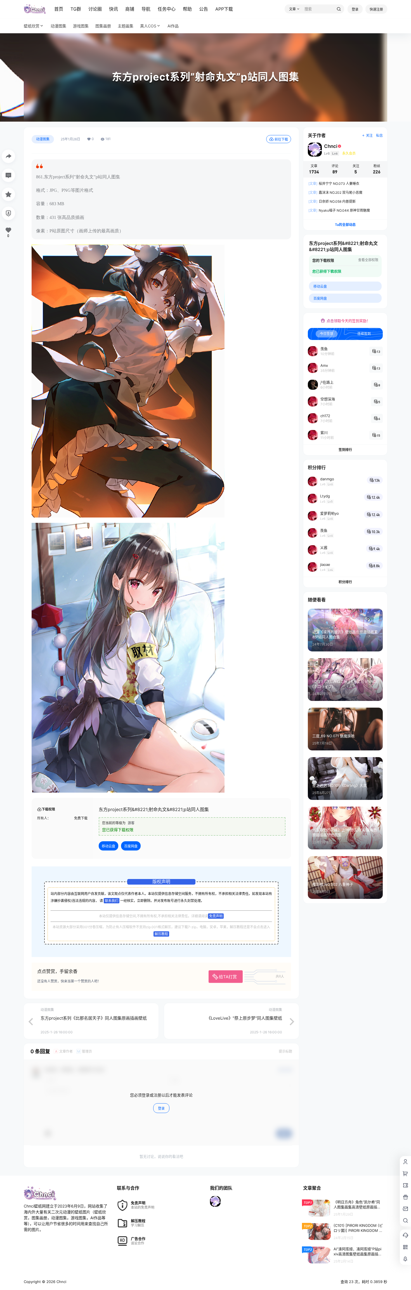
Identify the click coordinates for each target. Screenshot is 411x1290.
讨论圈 (95, 9)
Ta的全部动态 (345, 225)
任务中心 (167, 9)
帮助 (187, 9)
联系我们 (111, 901)
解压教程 (161, 934)
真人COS (148, 25)
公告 (203, 9)
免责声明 (216, 916)
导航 (145, 9)
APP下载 (224, 9)
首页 (58, 9)
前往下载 (281, 139)
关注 (369, 135)
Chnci (60, 1281)
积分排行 (345, 582)
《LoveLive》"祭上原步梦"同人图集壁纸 (244, 1018)
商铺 (129, 9)
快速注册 (376, 9)
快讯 (113, 9)
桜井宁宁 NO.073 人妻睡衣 (333, 183)
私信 (379, 135)
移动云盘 (108, 846)
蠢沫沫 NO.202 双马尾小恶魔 (335, 192)
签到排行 (345, 450)
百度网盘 (131, 846)
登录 (355, 9)
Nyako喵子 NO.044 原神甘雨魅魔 (339, 210)
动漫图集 (42, 139)
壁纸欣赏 (31, 25)
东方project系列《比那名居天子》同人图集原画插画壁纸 (94, 1018)
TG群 (75, 9)
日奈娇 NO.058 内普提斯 (332, 201)
